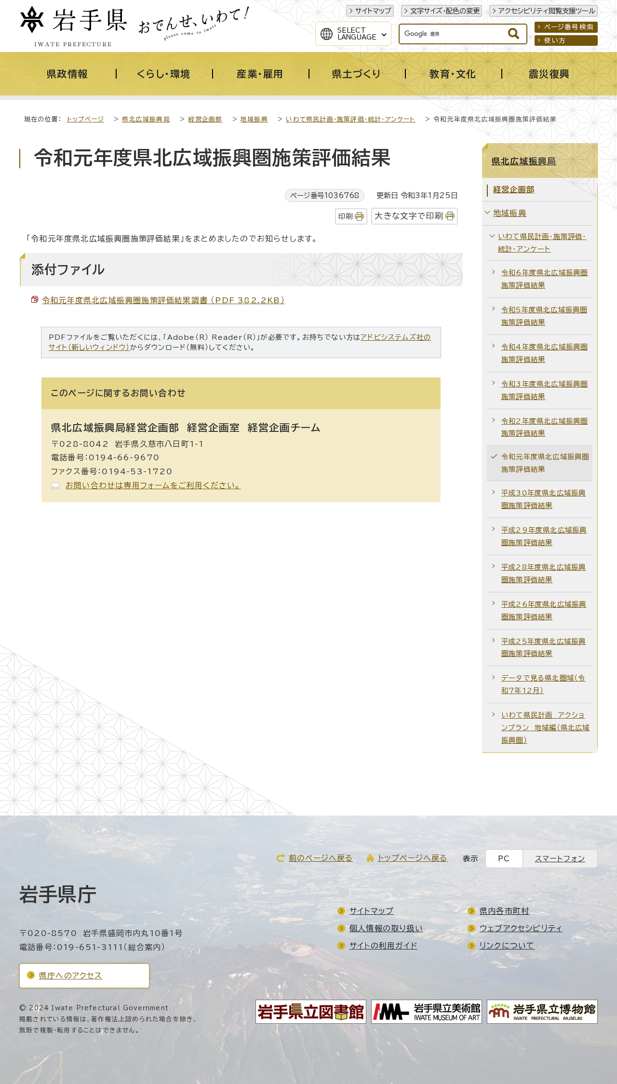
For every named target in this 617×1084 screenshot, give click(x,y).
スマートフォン (560, 858)
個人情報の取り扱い (386, 928)
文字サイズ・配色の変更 (445, 10)
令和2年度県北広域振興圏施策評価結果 (544, 427)
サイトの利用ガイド (383, 946)
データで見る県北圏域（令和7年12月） (543, 684)
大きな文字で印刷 (409, 216)
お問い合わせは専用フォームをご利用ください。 (153, 485)
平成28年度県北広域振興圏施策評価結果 (543, 573)
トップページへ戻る (413, 858)
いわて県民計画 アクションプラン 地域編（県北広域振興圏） (545, 727)
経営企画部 (205, 119)
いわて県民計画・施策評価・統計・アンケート (350, 119)
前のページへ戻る (321, 858)
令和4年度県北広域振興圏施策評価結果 (544, 353)
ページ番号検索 (569, 27)
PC (504, 858)
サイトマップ (373, 10)
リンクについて (507, 946)
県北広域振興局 (146, 119)
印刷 (345, 216)
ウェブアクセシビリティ (521, 928)
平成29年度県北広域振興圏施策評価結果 (544, 536)
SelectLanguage (356, 33)
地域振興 (254, 119)
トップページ (85, 119)
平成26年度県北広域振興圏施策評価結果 (543, 610)
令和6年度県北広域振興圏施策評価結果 (544, 279)
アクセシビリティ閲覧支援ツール (546, 10)
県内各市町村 (504, 911)
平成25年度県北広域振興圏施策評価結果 (543, 647)
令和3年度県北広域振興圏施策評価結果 (544, 390)
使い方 (555, 40)
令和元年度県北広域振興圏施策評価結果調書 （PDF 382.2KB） (163, 300)
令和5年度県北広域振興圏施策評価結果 (544, 316)
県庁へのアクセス (71, 975)
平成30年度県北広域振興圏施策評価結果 (543, 499)
